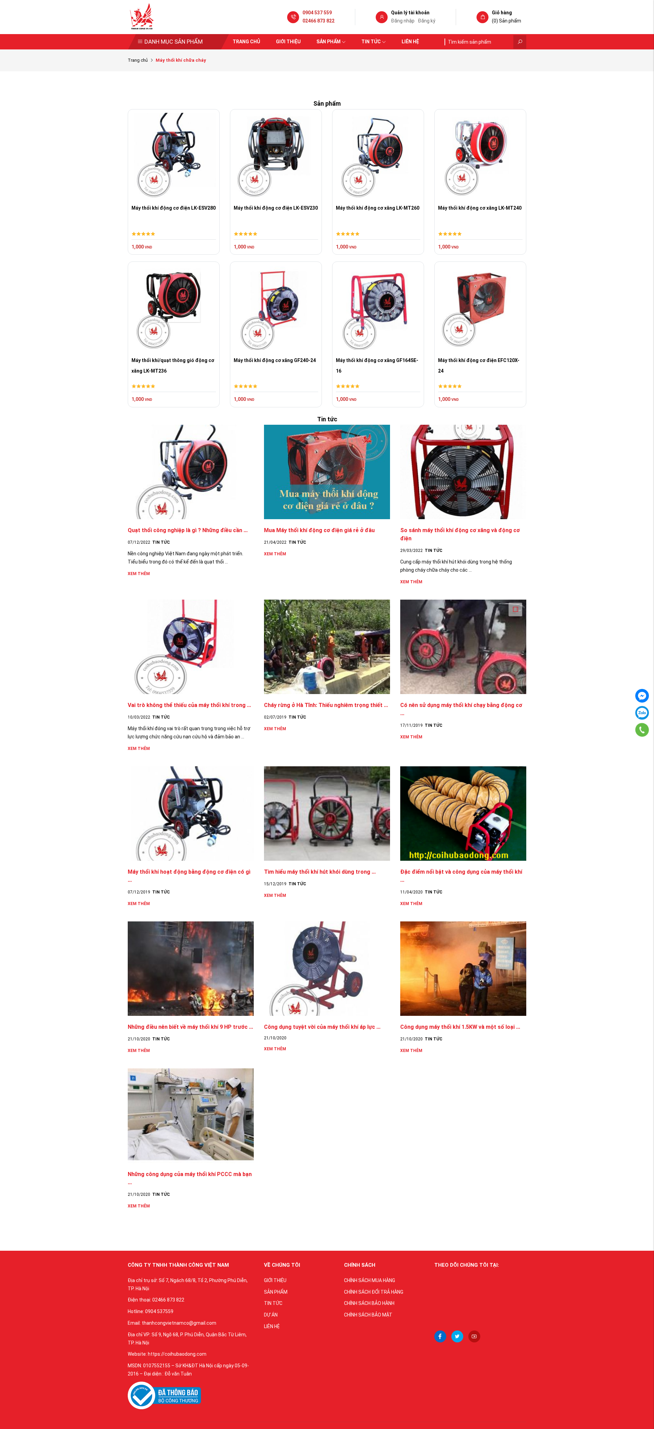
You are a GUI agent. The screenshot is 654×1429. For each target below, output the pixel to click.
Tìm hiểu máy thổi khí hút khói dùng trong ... (320, 872)
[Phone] (642, 730)
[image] (164, 1395)
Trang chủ (246, 41)
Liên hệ (410, 41)
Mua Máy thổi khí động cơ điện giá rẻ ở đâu (319, 530)
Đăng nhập (403, 21)
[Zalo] (642, 713)
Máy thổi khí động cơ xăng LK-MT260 (377, 208)
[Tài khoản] (382, 17)
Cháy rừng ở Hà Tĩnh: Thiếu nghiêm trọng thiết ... (326, 705)
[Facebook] (642, 696)
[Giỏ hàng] (482, 17)
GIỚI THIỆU (275, 1280)
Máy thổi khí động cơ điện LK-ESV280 (173, 208)
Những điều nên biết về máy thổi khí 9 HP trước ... (190, 1027)
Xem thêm (139, 573)
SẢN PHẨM (275, 1292)
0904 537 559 (317, 12)
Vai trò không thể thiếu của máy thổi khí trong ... (189, 705)
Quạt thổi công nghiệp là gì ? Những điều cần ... (188, 530)
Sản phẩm (328, 41)
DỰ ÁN (271, 1315)
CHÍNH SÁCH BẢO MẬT (368, 1315)
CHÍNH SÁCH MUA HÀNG (369, 1280)
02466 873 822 (318, 21)
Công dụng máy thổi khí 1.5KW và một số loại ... (460, 1027)
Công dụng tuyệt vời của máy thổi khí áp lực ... (322, 1027)
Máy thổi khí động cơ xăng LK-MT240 (479, 208)
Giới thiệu (288, 41)
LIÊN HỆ (272, 1326)
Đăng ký (426, 21)
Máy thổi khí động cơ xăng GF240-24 (275, 360)
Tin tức (371, 41)
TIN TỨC (273, 1303)
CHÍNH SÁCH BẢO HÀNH (369, 1303)
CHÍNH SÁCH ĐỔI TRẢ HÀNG (373, 1292)
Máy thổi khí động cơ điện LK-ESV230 (276, 208)
